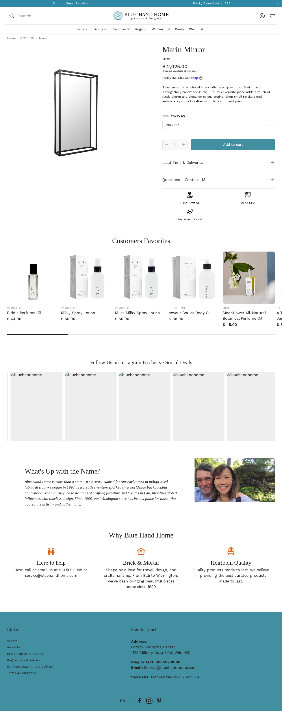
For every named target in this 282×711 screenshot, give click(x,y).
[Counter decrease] (167, 145)
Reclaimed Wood (189, 219)
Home (11, 38)
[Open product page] (33, 278)
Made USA (247, 203)
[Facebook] (140, 701)
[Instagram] (149, 701)
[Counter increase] (183, 145)
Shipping (167, 71)
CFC (23, 38)
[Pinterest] (159, 701)
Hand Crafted (189, 203)
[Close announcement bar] (277, 3)
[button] (38, 16)
